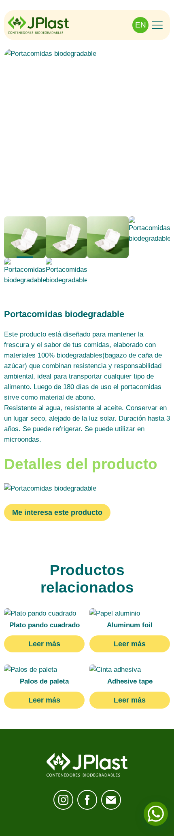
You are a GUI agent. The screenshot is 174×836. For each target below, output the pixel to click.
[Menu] (157, 25)
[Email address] (111, 800)
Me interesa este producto (57, 512)
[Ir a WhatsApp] (156, 814)
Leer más (44, 644)
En (140, 25)
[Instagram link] (63, 800)
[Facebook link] (87, 800)
